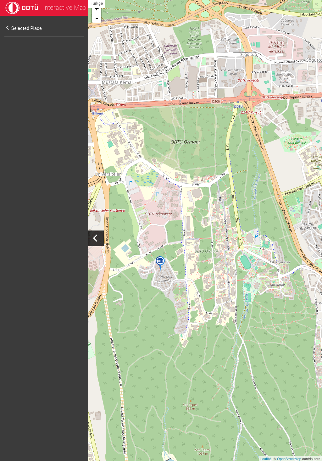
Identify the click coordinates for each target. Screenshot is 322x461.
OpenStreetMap (289, 458)
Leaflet (265, 458)
